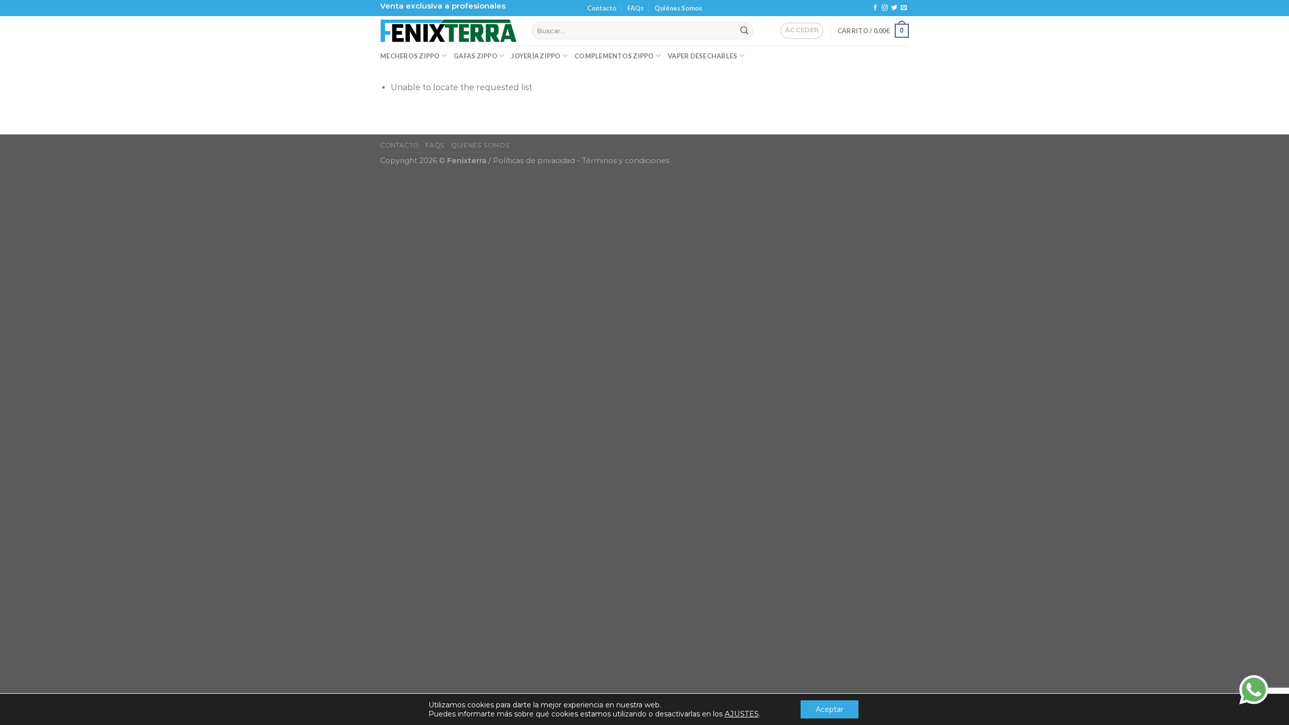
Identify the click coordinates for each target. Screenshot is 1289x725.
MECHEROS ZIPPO (410, 56)
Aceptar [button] (829, 709)
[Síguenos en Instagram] (885, 8)
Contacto (601, 8)
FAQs (635, 8)
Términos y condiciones (625, 160)
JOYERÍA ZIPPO (535, 56)
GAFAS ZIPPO (475, 56)
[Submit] (744, 30)
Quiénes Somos (678, 8)
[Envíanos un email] (904, 8)
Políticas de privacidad (534, 160)
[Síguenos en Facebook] (875, 8)
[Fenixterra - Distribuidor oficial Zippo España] (448, 31)
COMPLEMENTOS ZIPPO (614, 56)
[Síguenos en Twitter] (894, 8)
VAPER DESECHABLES (702, 56)
